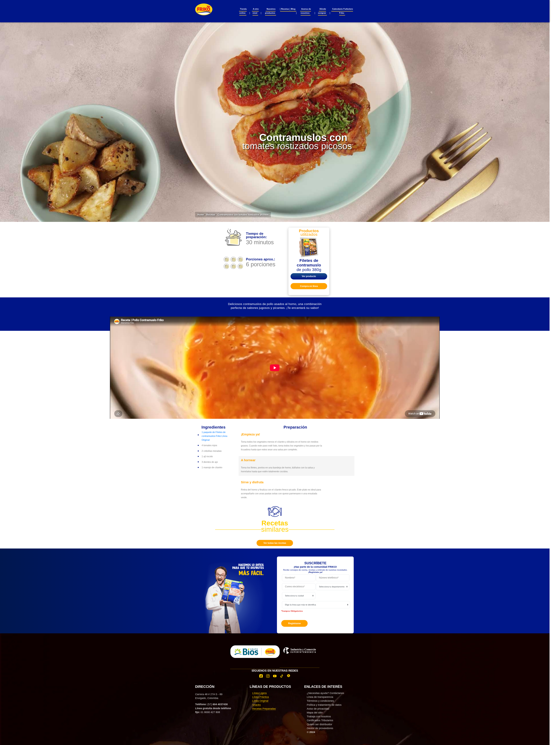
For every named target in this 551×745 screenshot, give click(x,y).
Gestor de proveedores (320, 728)
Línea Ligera (259, 693)
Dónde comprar (322, 11)
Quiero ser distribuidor (319, 724)
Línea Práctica (260, 697)
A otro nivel (256, 11)
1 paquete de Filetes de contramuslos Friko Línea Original (214, 436)
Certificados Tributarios (320, 720)
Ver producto (309, 276)
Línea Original (260, 700)
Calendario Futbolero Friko (342, 11)
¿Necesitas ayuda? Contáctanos (325, 693)
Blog (293, 9)
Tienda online (243, 11)
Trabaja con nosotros (319, 716)
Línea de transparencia (320, 697)
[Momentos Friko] (203, 7)
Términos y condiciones (320, 700)
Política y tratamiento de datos (324, 704)
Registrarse (294, 623)
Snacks (256, 704)
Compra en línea (309, 286)
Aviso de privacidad (318, 708)
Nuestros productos (270, 11)
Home (200, 214)
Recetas (285, 9)
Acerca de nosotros (306, 11)
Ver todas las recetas (274, 543)
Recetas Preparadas (264, 708)
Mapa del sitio (315, 712)
